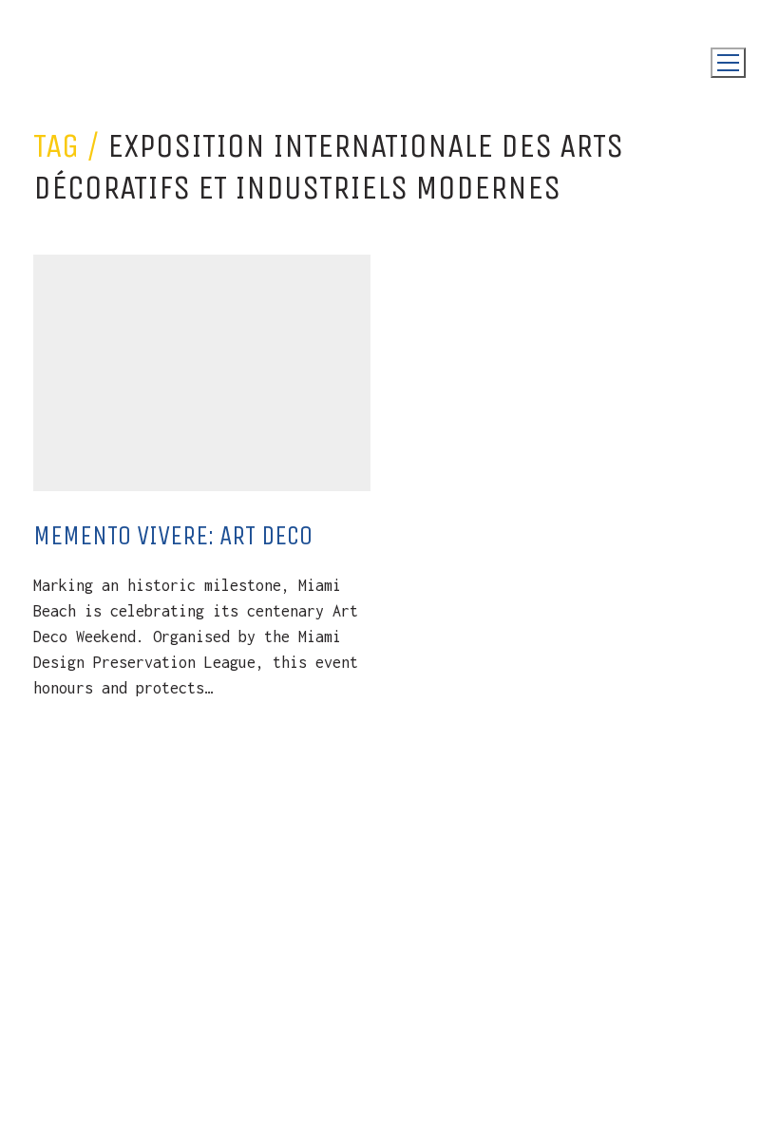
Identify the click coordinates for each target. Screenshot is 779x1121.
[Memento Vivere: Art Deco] (201, 373)
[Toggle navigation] (728, 63)
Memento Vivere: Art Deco (173, 535)
